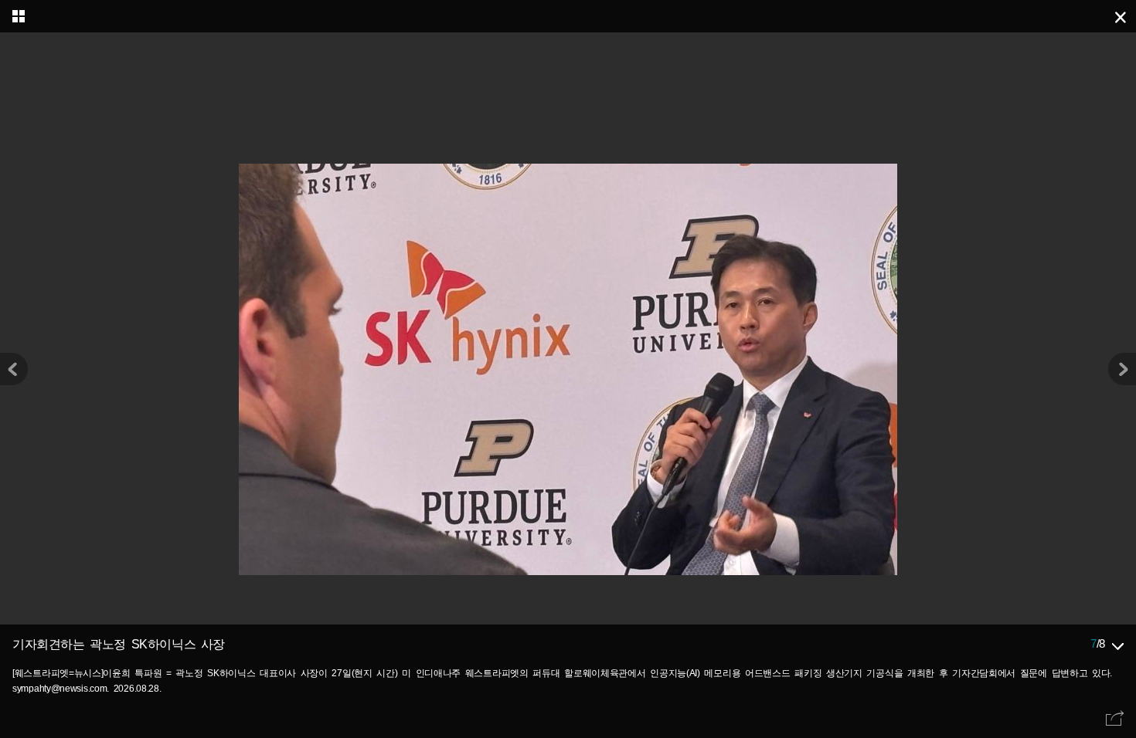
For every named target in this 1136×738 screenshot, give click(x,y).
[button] (1122, 369)
